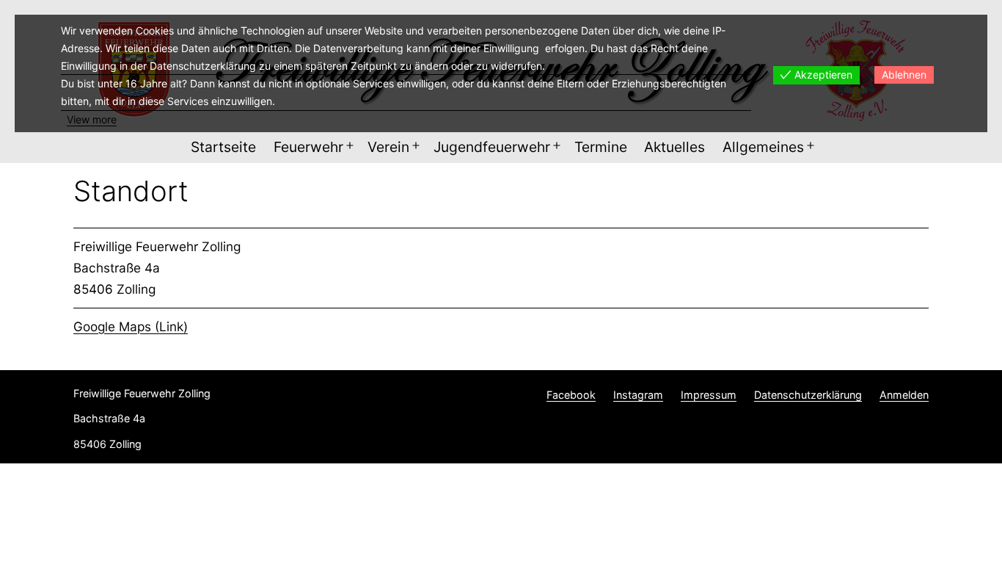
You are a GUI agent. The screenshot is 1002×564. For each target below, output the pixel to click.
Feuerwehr (308, 147)
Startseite (223, 147)
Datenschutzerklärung (808, 394)
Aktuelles (674, 147)
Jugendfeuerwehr (492, 147)
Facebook (571, 394)
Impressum (708, 394)
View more (92, 119)
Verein (388, 147)
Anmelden (904, 394)
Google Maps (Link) (130, 326)
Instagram (638, 394)
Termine (600, 147)
